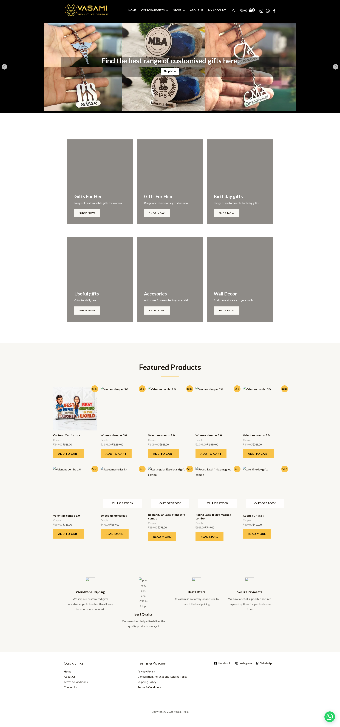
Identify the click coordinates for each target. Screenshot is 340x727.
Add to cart (68, 453)
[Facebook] (274, 11)
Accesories (155, 294)
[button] (233, 10)
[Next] (335, 67)
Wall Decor (225, 294)
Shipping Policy (147, 681)
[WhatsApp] (268, 11)
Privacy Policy (146, 671)
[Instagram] (261, 11)
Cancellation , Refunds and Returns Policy (162, 676)
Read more (115, 533)
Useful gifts (86, 294)
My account (217, 10)
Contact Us (71, 687)
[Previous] (4, 67)
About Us (196, 10)
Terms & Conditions (76, 681)
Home (132, 10)
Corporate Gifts (153, 10)
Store (177, 10)
